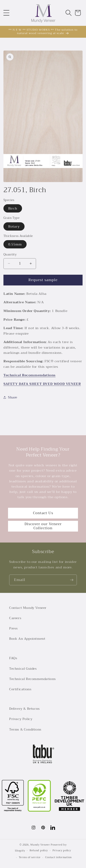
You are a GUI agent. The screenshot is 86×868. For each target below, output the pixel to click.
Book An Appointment (27, 638)
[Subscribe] (72, 580)
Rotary (14, 226)
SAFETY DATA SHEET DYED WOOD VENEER (42, 384)
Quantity (10, 254)
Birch (12, 208)
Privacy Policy (20, 719)
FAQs (13, 658)
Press (13, 628)
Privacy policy (62, 850)
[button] (6, 13)
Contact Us (43, 513)
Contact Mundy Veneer (28, 607)
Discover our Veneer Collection (43, 526)
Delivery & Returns (24, 708)
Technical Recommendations (29, 375)
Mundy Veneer (40, 845)
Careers (15, 618)
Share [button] (12, 397)
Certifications (20, 689)
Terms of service (30, 857)
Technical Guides (23, 668)
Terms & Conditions (25, 729)
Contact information (58, 857)
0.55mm (15, 244)
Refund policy (39, 850)
